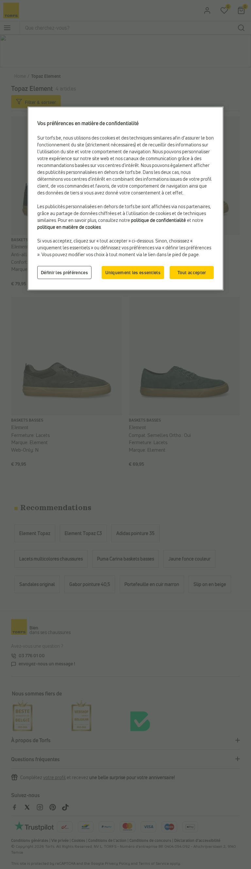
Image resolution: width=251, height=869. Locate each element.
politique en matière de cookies (69, 227)
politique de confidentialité (158, 220)
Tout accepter (191, 272)
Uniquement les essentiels (133, 272)
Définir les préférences (64, 272)
